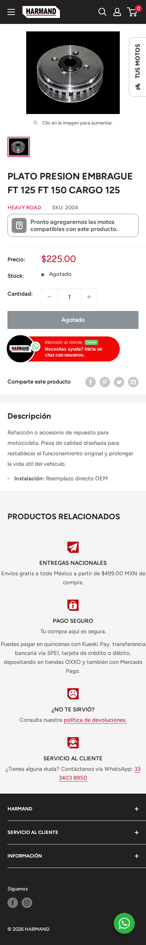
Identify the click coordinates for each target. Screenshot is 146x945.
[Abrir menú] (11, 12)
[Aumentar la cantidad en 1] (89, 297)
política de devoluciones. (95, 720)
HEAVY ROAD (24, 207)
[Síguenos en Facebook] (12, 903)
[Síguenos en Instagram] (27, 903)
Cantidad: (20, 293)
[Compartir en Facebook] (90, 381)
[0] (132, 11)
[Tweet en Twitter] (119, 381)
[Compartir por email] (133, 381)
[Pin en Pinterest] (105, 381)
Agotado (73, 319)
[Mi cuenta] (117, 12)
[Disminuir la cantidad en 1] (49, 297)
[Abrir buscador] (102, 12)
